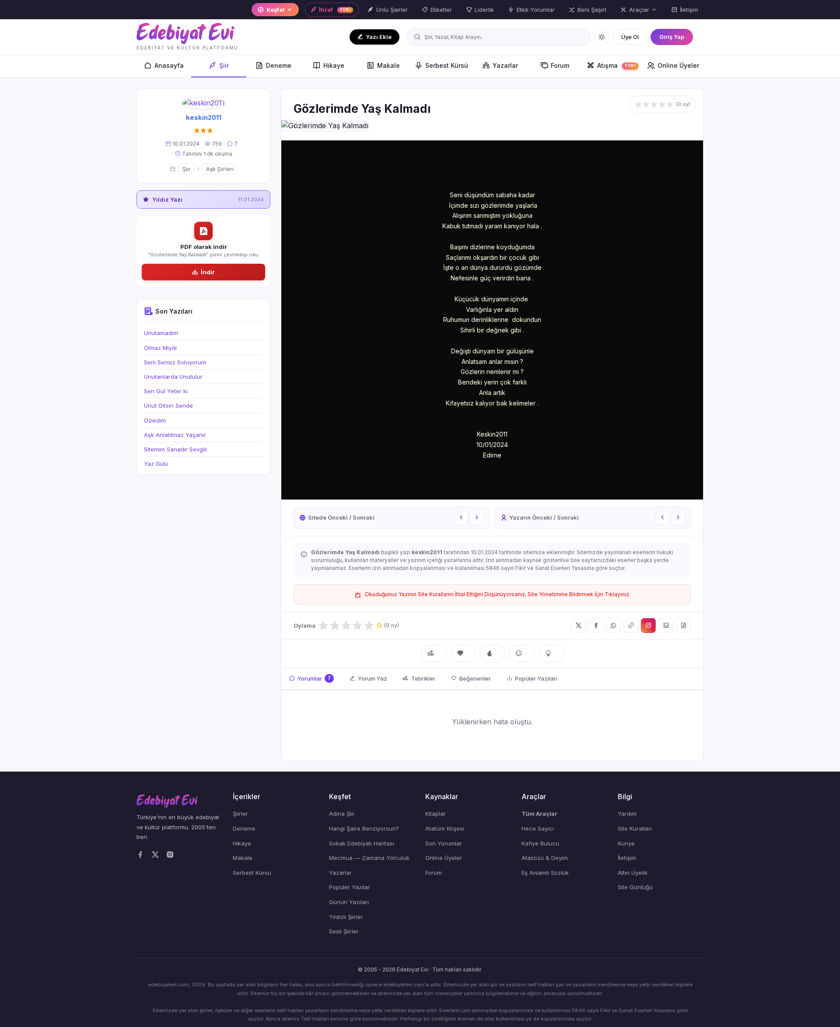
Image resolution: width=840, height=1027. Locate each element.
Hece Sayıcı (538, 828)
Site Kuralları (635, 828)
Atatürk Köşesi (444, 828)
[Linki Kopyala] (630, 625)
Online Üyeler (678, 65)
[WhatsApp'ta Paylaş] (613, 625)
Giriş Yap (671, 36)
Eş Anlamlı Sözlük (545, 872)
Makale (388, 65)
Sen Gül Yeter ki (166, 391)
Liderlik (484, 9)
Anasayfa (169, 65)
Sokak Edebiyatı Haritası (361, 843)
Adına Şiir (342, 813)
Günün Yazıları (349, 901)
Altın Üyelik (633, 872)
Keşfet (275, 9)
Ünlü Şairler (392, 9)
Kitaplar (435, 813)
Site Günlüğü (635, 887)
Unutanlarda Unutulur (173, 376)
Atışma (616, 65)
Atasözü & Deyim (545, 857)
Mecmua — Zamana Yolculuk (369, 857)
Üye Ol (630, 36)
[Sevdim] (463, 653)
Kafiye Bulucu (540, 843)
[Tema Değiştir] (601, 37)
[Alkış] (434, 653)
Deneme (278, 65)
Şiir (224, 65)
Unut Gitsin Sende (168, 405)
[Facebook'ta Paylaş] (595, 625)
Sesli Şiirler (344, 931)
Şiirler (240, 813)
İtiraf (335, 9)
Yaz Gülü (156, 463)
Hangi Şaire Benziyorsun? (364, 828)
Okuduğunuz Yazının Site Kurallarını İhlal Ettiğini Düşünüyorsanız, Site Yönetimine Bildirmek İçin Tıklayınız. (497, 594)
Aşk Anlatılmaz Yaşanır (175, 434)
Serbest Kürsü (446, 65)
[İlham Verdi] (551, 653)
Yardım (627, 813)
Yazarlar (505, 65)
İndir (208, 272)
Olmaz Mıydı (160, 347)
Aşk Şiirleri (220, 169)
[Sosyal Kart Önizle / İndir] (665, 625)
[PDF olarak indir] (683, 625)
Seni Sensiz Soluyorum (175, 362)
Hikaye (333, 65)
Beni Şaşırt (592, 9)
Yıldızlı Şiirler (346, 916)
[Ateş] (492, 653)
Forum (560, 65)
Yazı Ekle (379, 36)
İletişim (689, 9)
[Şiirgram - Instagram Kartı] (648, 625)
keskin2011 (203, 117)
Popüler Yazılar (349, 887)
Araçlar (639, 9)
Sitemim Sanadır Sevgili (175, 449)
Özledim (155, 420)
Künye (626, 843)
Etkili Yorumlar (536, 9)
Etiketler (441, 9)
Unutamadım (161, 332)
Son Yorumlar (443, 843)
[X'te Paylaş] (578, 625)
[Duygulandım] (522, 653)
